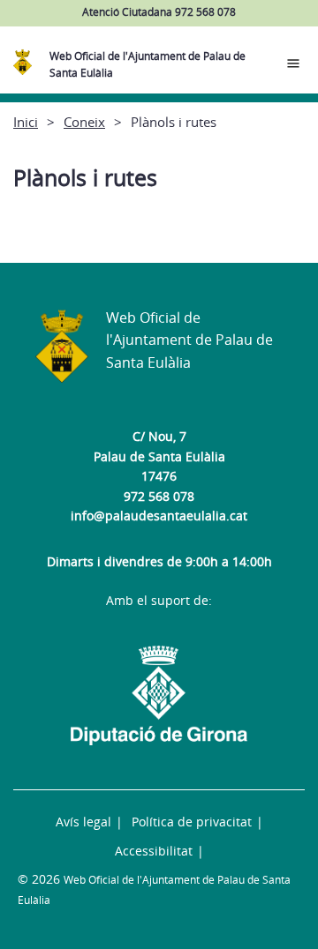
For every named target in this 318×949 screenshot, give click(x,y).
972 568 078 (159, 496)
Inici (25, 122)
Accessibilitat (154, 850)
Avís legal (83, 821)
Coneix (84, 122)
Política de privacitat (192, 821)
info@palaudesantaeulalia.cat (159, 515)
